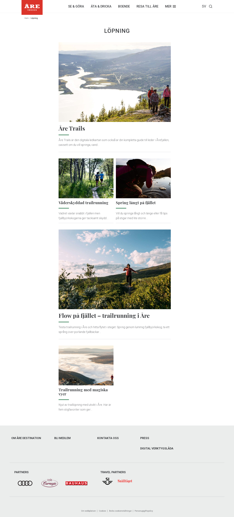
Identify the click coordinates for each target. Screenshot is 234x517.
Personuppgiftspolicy (144, 511)
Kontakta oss (108, 438)
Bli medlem (62, 438)
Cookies (102, 511)
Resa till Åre (147, 6)
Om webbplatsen (88, 511)
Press (144, 438)
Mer (168, 6)
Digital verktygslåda (156, 448)
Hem (27, 18)
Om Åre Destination (26, 438)
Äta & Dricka (101, 6)
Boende (124, 6)
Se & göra (76, 6)
